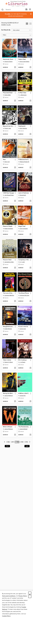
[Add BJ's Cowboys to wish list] (30, 368)
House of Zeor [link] (7, 260)
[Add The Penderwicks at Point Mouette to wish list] (30, 435)
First (7, 446)
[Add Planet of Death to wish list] (15, 234)
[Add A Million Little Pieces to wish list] (30, 401)
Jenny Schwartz (24, 228)
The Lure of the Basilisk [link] (8, 293)
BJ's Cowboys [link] (22, 360)
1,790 (26, 442)
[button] (27, 24)
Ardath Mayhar (8, 329)
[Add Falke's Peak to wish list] (30, 67)
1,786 (8, 442)
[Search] (2, 9)
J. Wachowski (23, 95)
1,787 (12, 442)
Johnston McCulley (24, 295)
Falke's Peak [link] (22, 59)
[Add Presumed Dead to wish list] (15, 101)
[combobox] (13, 10)
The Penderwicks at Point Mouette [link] (24, 427)
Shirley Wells (7, 95)
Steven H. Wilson (8, 362)
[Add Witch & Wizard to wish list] (15, 435)
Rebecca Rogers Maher (25, 161)
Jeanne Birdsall (23, 429)
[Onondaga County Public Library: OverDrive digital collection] (16, 4)
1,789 (21, 442)
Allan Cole (7, 161)
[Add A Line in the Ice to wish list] (30, 335)
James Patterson (8, 395)
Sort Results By (5, 30)
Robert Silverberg (8, 228)
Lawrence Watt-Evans (9, 295)
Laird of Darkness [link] (23, 193)
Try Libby (7, 14)
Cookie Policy (6, 616)
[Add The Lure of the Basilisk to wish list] (15, 301)
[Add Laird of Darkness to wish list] (30, 201)
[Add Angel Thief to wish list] (30, 234)
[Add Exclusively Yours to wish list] (15, 67)
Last (27, 446)
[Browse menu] (30, 9)
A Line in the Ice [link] (23, 326)
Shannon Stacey (8, 61)
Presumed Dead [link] (7, 93)
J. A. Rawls (22, 362)
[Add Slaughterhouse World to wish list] (15, 335)
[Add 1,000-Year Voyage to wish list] (15, 201)
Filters (4, 35)
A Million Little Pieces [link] (24, 393)
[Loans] (26, 10)
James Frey (23, 395)
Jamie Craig (23, 329)
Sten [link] (4, 159)
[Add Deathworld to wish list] (30, 134)
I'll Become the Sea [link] (24, 159)
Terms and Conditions (8, 596)
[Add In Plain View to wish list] (30, 101)
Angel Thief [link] (21, 226)
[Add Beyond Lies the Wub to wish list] (15, 134)
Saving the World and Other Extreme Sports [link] (8, 393)
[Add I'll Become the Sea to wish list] (30, 168)
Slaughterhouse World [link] (8, 326)
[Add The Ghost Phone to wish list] (30, 301)
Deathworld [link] (21, 126)
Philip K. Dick (7, 128)
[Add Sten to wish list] (15, 168)
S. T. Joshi (22, 262)
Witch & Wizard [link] (7, 427)
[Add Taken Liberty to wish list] (15, 368)
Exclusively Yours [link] (8, 59)
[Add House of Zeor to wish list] (15, 268)
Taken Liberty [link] (7, 360)
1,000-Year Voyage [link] (8, 193)
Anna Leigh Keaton (24, 61)
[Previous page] (4, 442)
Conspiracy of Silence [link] (24, 260)
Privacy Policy (22, 596)
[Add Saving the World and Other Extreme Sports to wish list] (15, 401)
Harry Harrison (23, 128)
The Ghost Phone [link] (23, 293)
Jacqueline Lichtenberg (9, 262)
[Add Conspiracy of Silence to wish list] (30, 268)
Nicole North (23, 195)
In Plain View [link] (22, 93)
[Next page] (30, 442)
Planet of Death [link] (7, 226)
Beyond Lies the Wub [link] (8, 126)
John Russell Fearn (9, 195)
